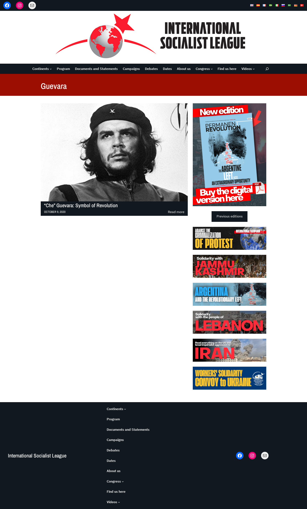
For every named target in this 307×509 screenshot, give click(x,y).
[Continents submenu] (51, 69)
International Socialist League (37, 455)
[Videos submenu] (254, 69)
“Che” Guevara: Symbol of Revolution (81, 205)
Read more (176, 212)
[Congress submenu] (212, 69)
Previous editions (230, 216)
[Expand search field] (267, 69)
